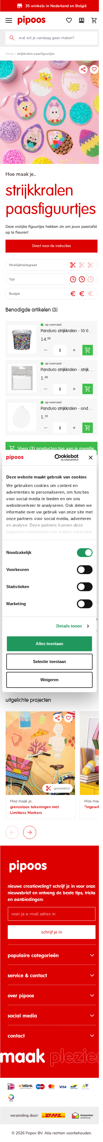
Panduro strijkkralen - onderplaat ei (67, 409)
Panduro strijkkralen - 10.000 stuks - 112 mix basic (67, 331)
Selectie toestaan (49, 661)
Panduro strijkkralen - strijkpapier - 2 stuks (67, 370)
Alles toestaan (49, 643)
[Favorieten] (69, 20)
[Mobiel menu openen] (8, 20)
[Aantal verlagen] (46, 350)
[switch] (85, 569)
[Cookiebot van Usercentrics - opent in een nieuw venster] (58, 457)
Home (9, 54)
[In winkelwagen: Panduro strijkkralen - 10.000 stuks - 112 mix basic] (87, 350)
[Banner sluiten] (91, 457)
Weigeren (49, 679)
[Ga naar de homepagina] (31, 20)
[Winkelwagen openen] (94, 20)
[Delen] (83, 69)
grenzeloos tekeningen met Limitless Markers (34, 809)
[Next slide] (29, 832)
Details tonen (69, 626)
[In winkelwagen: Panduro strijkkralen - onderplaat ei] (87, 428)
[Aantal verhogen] (74, 350)
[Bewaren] (94, 69)
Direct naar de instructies (51, 246)
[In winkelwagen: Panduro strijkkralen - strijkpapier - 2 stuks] (87, 389)
